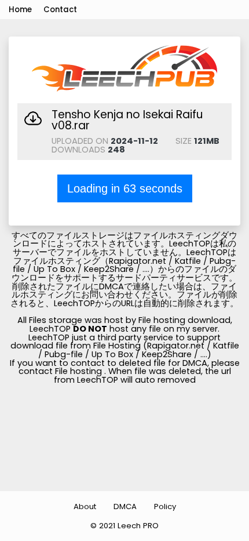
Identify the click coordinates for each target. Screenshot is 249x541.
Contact (60, 9)
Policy (165, 506)
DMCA (125, 506)
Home (20, 9)
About (85, 506)
